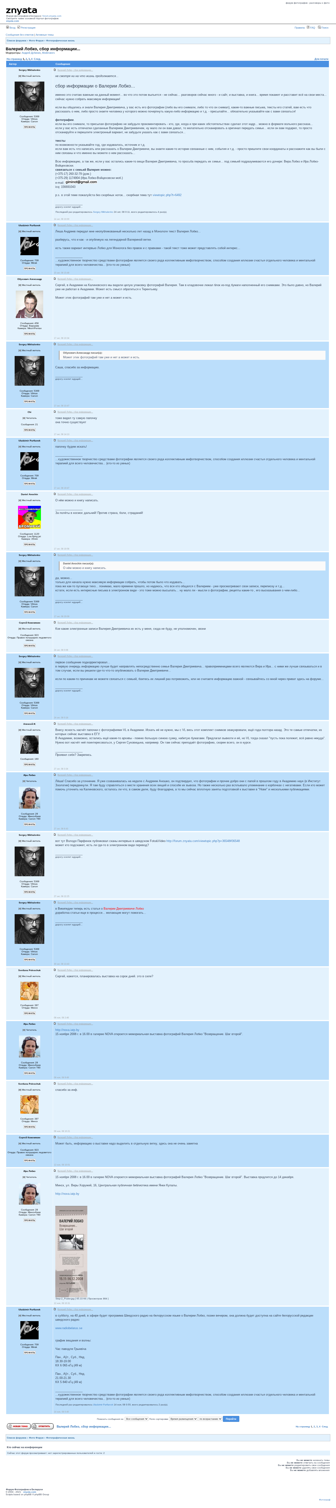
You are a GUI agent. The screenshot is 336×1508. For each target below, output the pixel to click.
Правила (300, 27)
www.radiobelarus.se (68, 1328)
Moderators (48, 52)
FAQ (312, 27)
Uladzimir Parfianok (103, 1404)
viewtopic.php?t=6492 (167, 195)
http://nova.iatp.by (67, 1030)
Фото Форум (36, 40)
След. (37, 59)
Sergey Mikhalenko (103, 212)
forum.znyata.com (52, 16)
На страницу (14, 59)
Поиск (324, 27)
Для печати (321, 59)
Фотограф (324, 1499)
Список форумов (16, 40)
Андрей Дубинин (31, 52)
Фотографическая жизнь (60, 40)
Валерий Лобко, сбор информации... (84, 1426)
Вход (12, 27)
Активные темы (45, 34)
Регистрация (27, 27)
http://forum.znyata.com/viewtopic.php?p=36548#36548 (203, 841)
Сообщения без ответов (20, 34)
